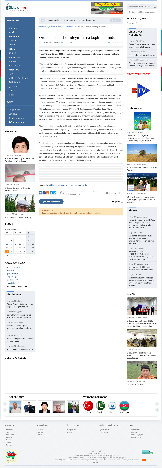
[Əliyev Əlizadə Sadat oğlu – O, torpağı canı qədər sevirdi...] (15, 407)
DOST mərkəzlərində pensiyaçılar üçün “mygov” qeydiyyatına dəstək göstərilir (141, 199)
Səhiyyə (12, 52)
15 (28, 244)
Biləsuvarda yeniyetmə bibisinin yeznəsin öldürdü (18, 189)
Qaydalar (13, 113)
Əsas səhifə (54, 20)
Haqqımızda (14, 109)
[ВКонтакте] (40, 192)
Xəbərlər (10, 425)
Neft (11, 73)
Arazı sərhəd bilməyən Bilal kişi (18, 217)
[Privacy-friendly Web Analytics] (147, 460)
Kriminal (12, 40)
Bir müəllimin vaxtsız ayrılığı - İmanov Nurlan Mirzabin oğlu (20, 316)
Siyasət (12, 44)
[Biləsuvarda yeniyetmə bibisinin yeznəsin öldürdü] (59, 407)
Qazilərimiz (14, 86)
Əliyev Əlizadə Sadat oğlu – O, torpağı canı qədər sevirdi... (20, 305)
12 (16, 244)
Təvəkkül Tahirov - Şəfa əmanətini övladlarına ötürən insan (19, 159)
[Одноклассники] (47, 192)
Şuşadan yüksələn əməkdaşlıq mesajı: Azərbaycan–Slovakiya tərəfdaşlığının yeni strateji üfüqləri (141, 281)
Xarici (11, 32)
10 (7, 244)
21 (24, 248)
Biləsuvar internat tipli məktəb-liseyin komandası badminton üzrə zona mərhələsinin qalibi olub (141, 323)
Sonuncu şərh (17, 122)
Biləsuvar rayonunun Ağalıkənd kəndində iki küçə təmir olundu (142, 64)
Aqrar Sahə (14, 69)
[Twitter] (54, 192)
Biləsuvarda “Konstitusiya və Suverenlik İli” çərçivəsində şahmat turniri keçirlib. (141, 355)
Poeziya (12, 61)
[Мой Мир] (51, 192)
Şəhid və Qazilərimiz (19, 78)
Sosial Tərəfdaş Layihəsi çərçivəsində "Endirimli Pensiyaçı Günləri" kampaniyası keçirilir (140, 138)
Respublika (14, 36)
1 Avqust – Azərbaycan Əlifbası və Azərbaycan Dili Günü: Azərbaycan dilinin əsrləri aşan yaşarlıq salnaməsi (142, 224)
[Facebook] (44, 192)
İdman (12, 94)
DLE (68, 460)
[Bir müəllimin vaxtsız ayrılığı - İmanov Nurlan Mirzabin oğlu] (29, 407)
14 (24, 244)
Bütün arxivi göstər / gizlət (17, 286)
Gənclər (12, 90)
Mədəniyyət (14, 57)
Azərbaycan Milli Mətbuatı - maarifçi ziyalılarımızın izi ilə (141, 268)
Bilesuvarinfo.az (133, 23)
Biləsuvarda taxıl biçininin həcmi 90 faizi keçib (142, 168)
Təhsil (12, 48)
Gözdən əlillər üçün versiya (143, 12)
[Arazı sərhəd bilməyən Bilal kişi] (73, 407)
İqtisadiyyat (14, 65)
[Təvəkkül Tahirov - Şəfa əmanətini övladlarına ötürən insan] (44, 407)
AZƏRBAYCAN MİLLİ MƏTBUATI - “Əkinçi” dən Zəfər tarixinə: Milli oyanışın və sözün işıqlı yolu (141, 255)
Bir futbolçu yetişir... (135, 384)
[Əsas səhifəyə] (17, 6)
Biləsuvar (13, 27)
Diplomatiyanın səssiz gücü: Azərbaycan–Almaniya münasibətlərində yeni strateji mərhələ (141, 239)
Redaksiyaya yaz (16, 118)
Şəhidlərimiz (15, 82)
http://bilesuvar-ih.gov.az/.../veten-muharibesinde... (68, 185)
